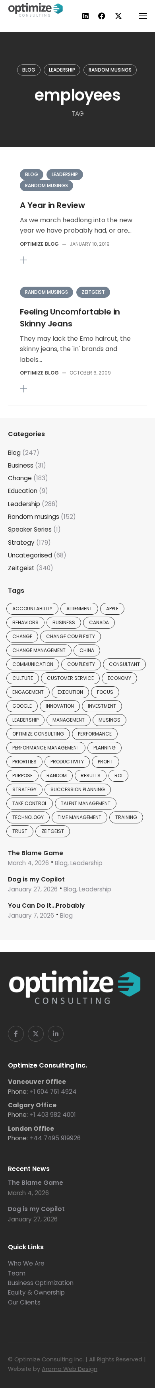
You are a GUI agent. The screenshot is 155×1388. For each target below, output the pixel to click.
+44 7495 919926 (55, 1138)
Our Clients (24, 1302)
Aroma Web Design (69, 1369)
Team (16, 1273)
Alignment (79, 608)
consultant (124, 664)
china (86, 650)
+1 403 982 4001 (52, 1114)
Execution (70, 692)
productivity (67, 761)
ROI (118, 775)
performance (95, 733)
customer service (70, 678)
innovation (60, 706)
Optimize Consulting (38, 733)
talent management (85, 803)
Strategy (21, 542)
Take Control (29, 803)
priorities (24, 761)
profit (105, 761)
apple (112, 608)
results (91, 775)
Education (22, 491)
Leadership (62, 69)
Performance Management (45, 747)
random (56, 775)
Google (22, 706)
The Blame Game (35, 853)
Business (20, 465)
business (63, 622)
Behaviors (25, 622)
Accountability (32, 608)
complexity (81, 664)
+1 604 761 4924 (53, 1091)
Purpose (22, 775)
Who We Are (26, 1263)
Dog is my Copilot (36, 879)
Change (20, 478)
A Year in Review (52, 205)
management (68, 719)
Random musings (110, 69)
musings (109, 719)
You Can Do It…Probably (46, 905)
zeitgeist (52, 831)
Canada (99, 622)
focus (105, 692)
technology (28, 817)
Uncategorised (30, 555)
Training (126, 817)
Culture (22, 678)
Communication (32, 664)
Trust (19, 831)
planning (104, 747)
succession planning (77, 789)
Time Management (79, 817)
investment (102, 706)
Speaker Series (30, 529)
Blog (28, 69)
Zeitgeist (93, 292)
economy (119, 678)
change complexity (70, 636)
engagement (28, 692)
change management (39, 650)
